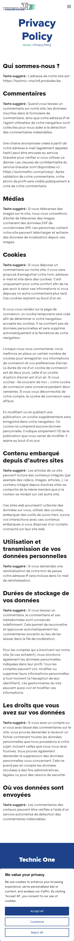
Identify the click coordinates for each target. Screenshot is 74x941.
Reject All (37, 932)
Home (27, 45)
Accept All (37, 911)
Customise (37, 922)
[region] (37, 905)
